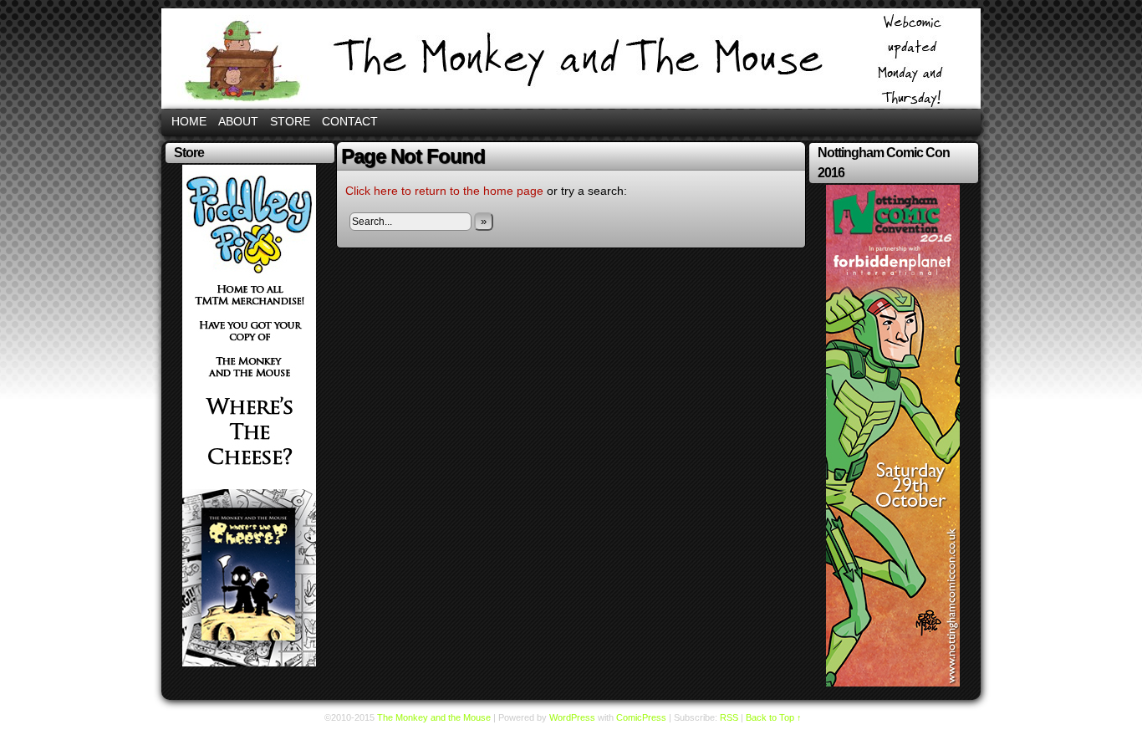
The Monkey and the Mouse (571, 58)
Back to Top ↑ (774, 717)
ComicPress (641, 717)
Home (188, 121)
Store (290, 121)
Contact (350, 121)
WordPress (572, 717)
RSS (729, 717)
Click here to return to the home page (444, 190)
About (238, 121)
